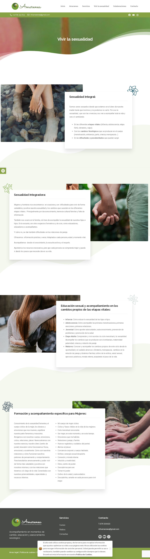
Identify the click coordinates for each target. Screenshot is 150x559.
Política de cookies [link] (27, 552)
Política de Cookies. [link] (84, 554)
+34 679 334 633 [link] (19, 15)
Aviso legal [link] (13, 552)
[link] (3, 171)
